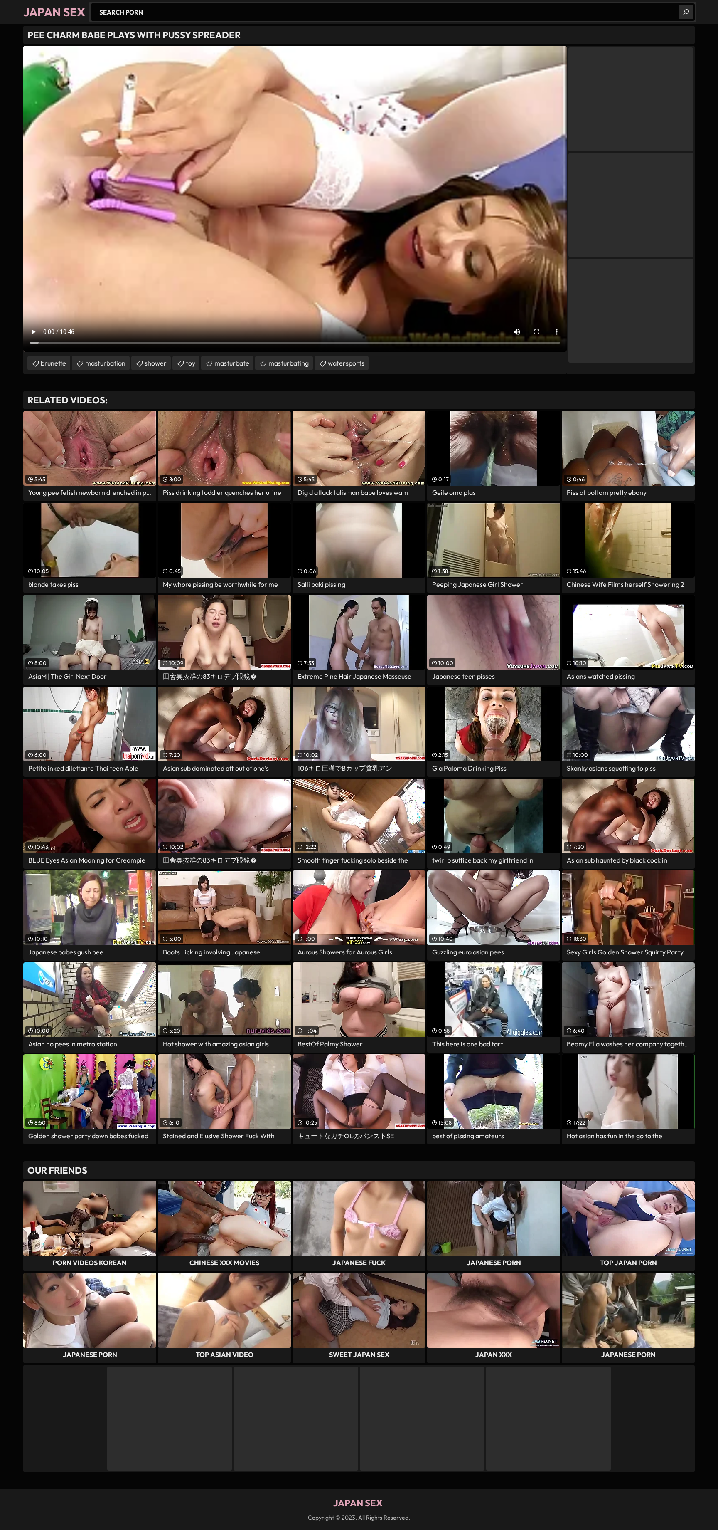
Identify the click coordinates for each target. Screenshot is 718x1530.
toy (190, 363)
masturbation (105, 363)
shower (156, 363)
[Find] (686, 12)
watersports (346, 363)
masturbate (231, 363)
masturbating (288, 363)
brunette (53, 363)
